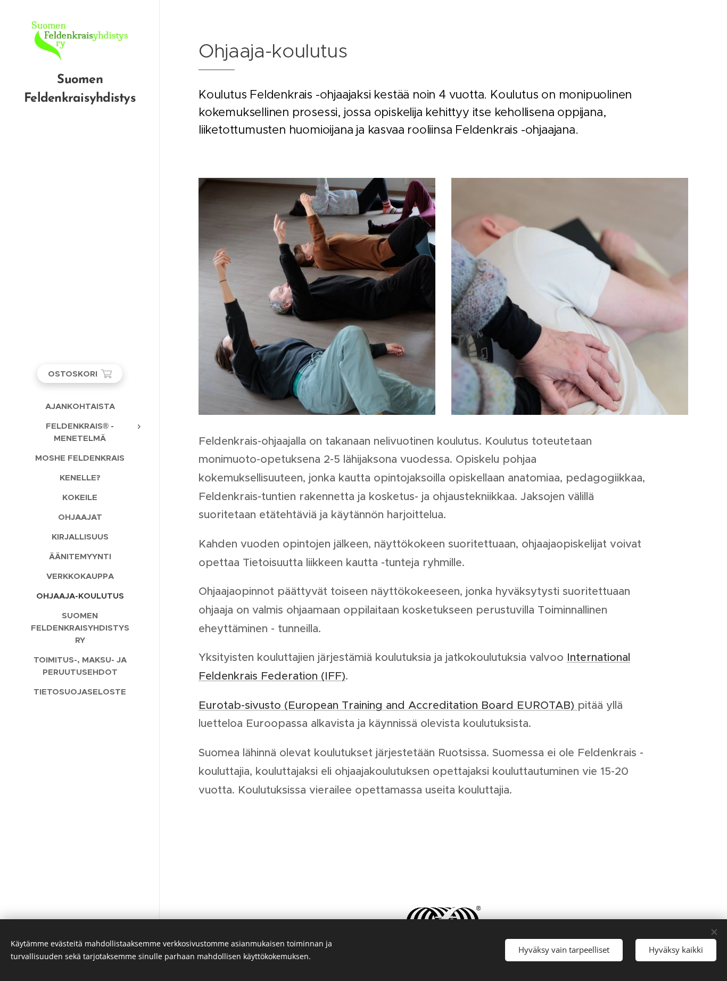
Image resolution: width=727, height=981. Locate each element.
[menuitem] (79, 406)
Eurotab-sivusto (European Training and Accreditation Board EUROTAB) (388, 705)
